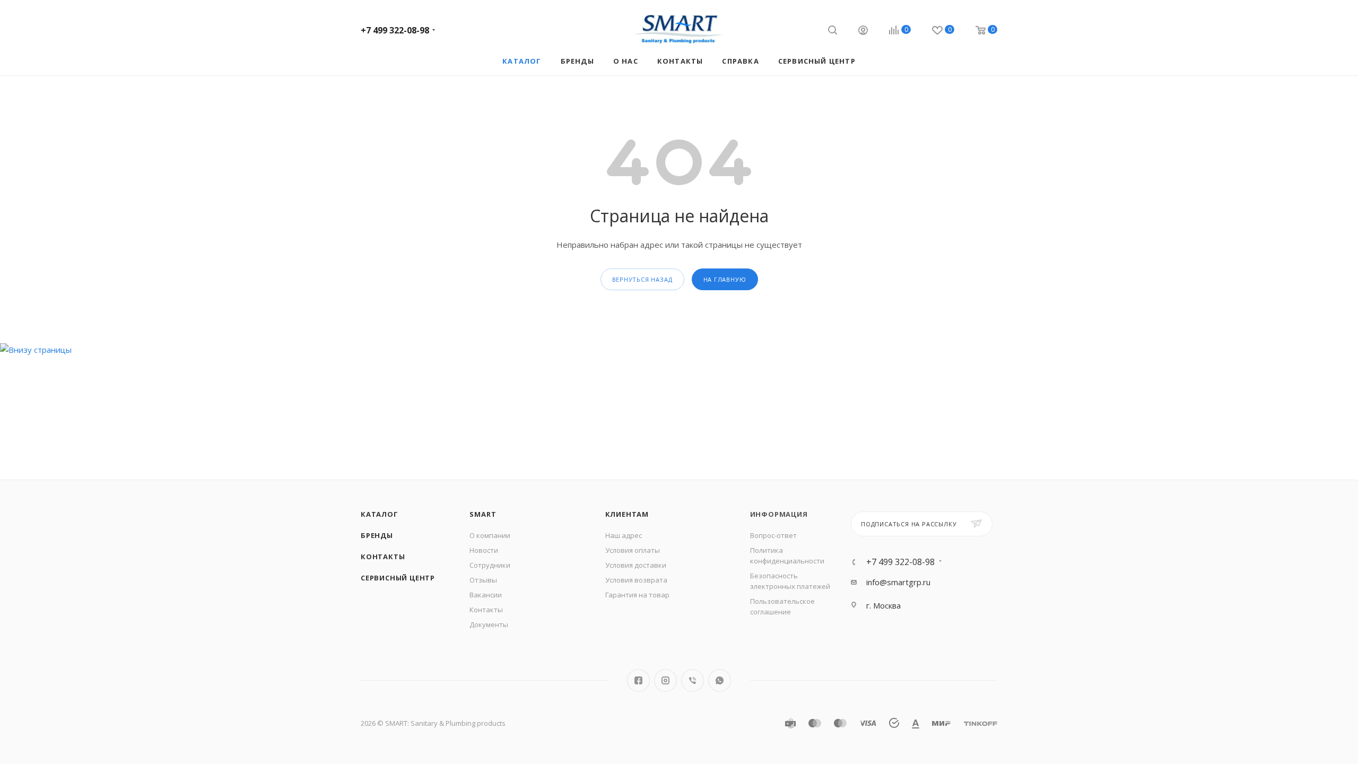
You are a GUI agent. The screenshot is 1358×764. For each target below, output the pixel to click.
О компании (489, 535)
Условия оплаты (632, 550)
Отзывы (483, 580)
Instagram (665, 680)
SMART (482, 514)
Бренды (377, 535)
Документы (488, 624)
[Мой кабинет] (863, 31)
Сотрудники (489, 565)
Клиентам (627, 514)
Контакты (383, 556)
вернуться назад (642, 279)
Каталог (379, 514)
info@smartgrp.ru (898, 582)
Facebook (638, 680)
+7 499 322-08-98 (395, 30)
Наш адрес (623, 535)
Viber (692, 680)
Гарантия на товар (637, 595)
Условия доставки (635, 565)
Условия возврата (636, 580)
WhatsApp (719, 680)
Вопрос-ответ (773, 535)
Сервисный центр (398, 578)
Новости (483, 550)
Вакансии (485, 595)
